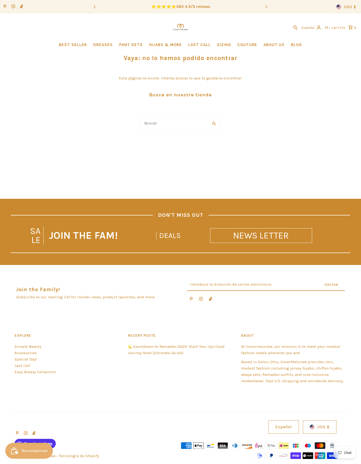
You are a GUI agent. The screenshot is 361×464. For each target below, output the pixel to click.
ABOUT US (274, 44)
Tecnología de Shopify (79, 455)
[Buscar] (295, 27)
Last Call (22, 365)
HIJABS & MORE (165, 44)
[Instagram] (12, 7)
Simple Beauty (28, 346)
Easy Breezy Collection (35, 372)
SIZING (224, 44)
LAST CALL (199, 44)
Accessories (26, 352)
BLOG (296, 44)
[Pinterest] (4, 7)
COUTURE (247, 44)
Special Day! (26, 359)
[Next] (266, 7)
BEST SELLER (73, 44)
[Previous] (95, 7)
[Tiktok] (21, 7)
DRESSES (103, 44)
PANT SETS (131, 44)
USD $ (350, 6)
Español (283, 427)
